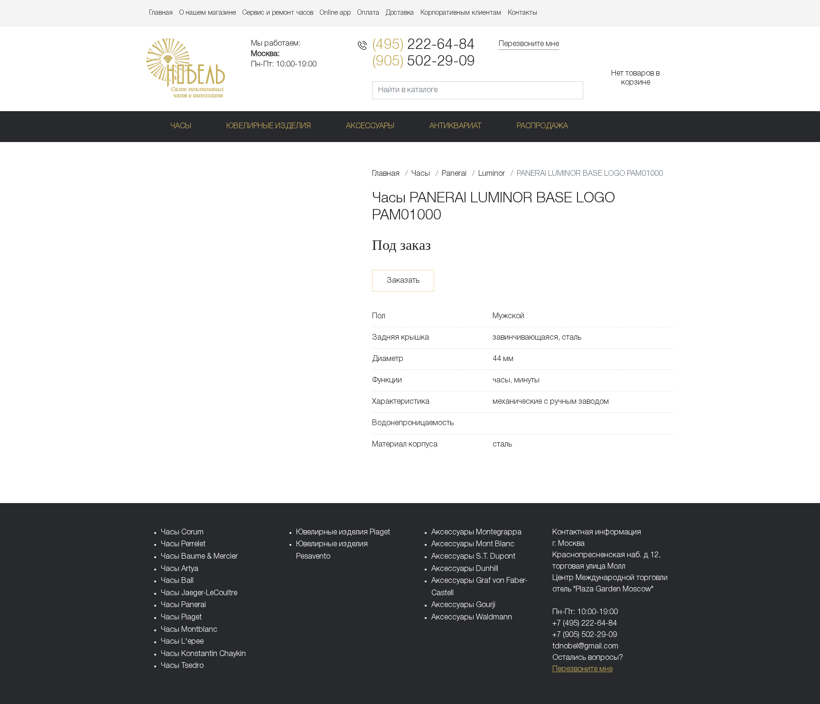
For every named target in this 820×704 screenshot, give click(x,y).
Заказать (403, 280)
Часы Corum (182, 532)
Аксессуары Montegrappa (476, 532)
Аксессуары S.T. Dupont (473, 556)
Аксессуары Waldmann (471, 617)
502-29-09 (423, 62)
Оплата (368, 13)
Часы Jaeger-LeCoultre (199, 593)
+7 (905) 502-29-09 (584, 635)
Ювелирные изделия (268, 126)
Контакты (522, 13)
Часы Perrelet (183, 544)
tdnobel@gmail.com (585, 646)
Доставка (400, 13)
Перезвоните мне (529, 44)
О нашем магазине (207, 13)
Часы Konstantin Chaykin (203, 654)
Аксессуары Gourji (463, 605)
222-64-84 (423, 45)
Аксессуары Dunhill (464, 569)
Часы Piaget (181, 617)
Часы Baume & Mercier (199, 556)
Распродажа (542, 126)
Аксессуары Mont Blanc (472, 544)
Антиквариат (455, 126)
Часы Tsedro (182, 666)
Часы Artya (179, 569)
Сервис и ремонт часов (277, 13)
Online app (335, 13)
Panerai (454, 174)
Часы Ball (177, 581)
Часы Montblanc (189, 630)
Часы (180, 126)
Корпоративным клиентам (460, 13)
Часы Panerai (183, 605)
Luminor (491, 174)
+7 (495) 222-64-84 (584, 623)
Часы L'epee (182, 641)
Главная (161, 13)
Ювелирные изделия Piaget (343, 532)
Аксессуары (370, 126)
